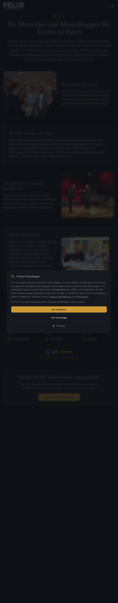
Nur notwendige (59, 317)
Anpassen (61, 325)
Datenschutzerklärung (60, 296)
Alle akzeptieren (59, 309)
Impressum (83, 296)
